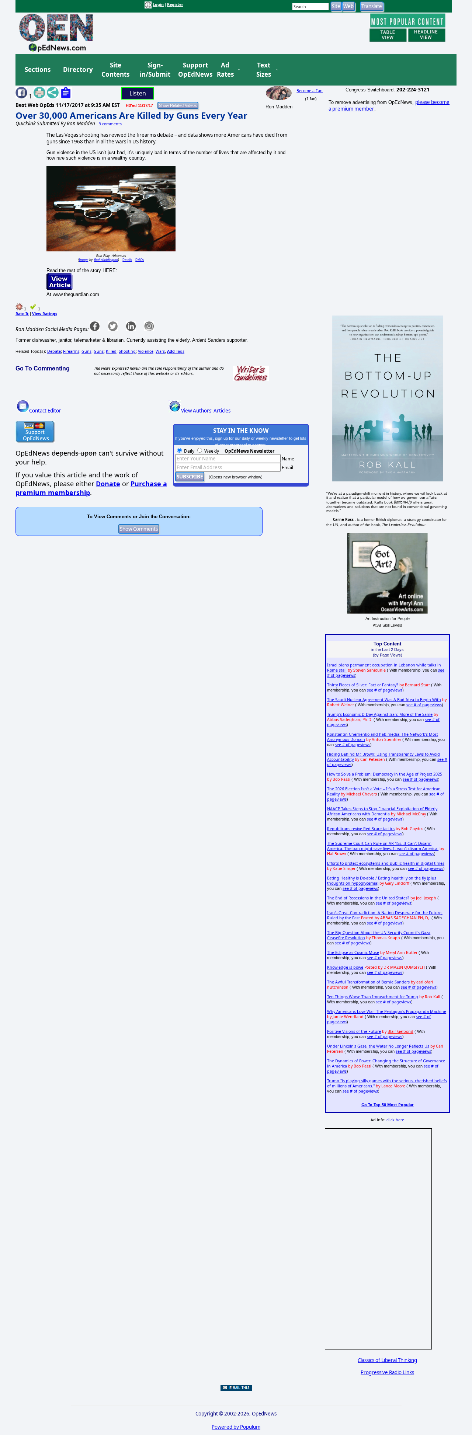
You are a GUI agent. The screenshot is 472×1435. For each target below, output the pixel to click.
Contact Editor (45, 410)
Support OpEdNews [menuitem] (192, 70)
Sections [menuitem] (38, 69)
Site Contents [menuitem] (115, 70)
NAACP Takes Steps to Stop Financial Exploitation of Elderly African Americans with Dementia (382, 811)
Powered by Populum (236, 1427)
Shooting (127, 351)
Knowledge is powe (345, 967)
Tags (175, 351)
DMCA (139, 260)
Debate (54, 351)
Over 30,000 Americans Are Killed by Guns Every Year (131, 115)
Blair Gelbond (400, 1031)
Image (83, 259)
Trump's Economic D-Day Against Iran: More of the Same (380, 714)
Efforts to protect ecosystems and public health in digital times (385, 863)
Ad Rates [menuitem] (225, 70)
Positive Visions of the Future (354, 1031)
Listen (137, 93)
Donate (108, 483)
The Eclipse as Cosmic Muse (353, 952)
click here (395, 1119)
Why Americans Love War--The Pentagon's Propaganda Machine (386, 1011)
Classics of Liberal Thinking (387, 1360)
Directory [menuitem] (77, 69)
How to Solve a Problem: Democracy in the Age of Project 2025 (384, 774)
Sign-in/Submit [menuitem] (154, 70)
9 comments (110, 123)
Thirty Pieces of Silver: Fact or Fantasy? (362, 684)
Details (127, 260)
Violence (145, 351)
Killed (111, 351)
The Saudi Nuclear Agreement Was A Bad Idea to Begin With (384, 699)
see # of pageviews (384, 690)
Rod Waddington (106, 259)
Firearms (71, 351)
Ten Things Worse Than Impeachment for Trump (372, 996)
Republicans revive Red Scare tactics (361, 828)
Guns (86, 351)
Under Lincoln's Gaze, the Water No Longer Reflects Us (378, 1046)
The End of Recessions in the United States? (368, 898)
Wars (160, 351)
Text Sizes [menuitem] (263, 70)
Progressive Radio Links (387, 1372)
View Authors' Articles (205, 410)
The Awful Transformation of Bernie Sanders (368, 982)
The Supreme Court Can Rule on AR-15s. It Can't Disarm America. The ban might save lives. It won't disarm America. (382, 846)
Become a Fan (309, 90)
